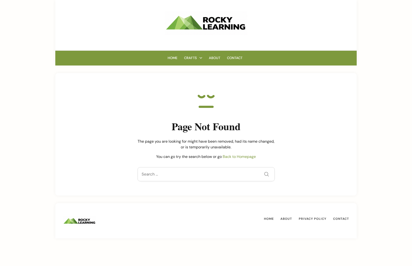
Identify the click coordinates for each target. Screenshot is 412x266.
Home (172, 58)
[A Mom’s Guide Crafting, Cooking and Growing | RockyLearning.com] (206, 22)
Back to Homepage (239, 156)
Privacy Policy (312, 219)
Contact (234, 58)
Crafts (190, 58)
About (214, 58)
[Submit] (266, 174)
